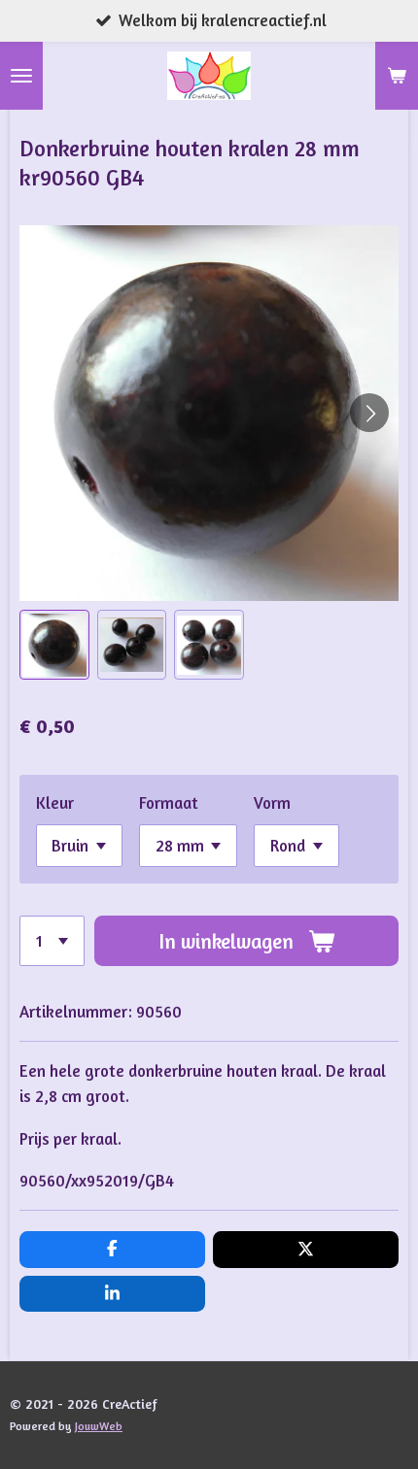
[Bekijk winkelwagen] (396, 76)
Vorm (272, 803)
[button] (54, 645)
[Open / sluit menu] (21, 76)
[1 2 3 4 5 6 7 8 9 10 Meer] (52, 941)
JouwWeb (98, 1426)
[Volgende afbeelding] (369, 412)
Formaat (168, 803)
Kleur (55, 803)
